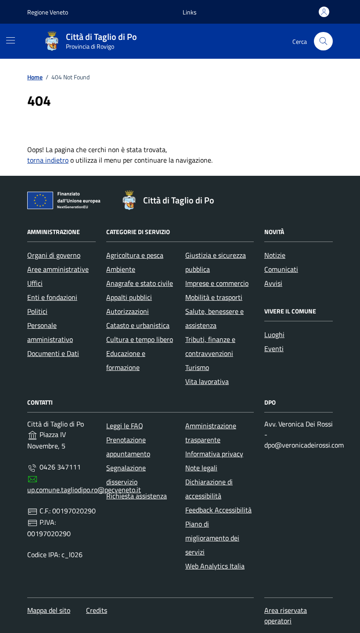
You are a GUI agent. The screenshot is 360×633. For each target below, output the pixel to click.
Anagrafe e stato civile (139, 283)
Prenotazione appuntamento (128, 446)
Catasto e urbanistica (137, 325)
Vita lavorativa (207, 381)
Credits (96, 610)
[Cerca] (323, 41)
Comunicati (281, 269)
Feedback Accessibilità (218, 510)
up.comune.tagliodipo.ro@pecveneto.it (84, 489)
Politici (37, 311)
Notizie (274, 255)
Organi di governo (53, 255)
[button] (190, 12)
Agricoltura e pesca (134, 255)
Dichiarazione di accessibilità (209, 489)
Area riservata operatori (285, 615)
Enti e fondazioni (52, 297)
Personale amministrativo (50, 332)
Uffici (35, 283)
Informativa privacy (214, 453)
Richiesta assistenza (136, 496)
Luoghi (274, 334)
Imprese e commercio (216, 283)
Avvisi (273, 283)
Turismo (197, 367)
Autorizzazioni (127, 311)
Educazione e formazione (125, 360)
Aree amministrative (58, 269)
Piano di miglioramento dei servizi (212, 538)
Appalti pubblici (129, 297)
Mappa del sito (48, 610)
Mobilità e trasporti (213, 297)
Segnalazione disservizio (126, 474)
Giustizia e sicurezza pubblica (215, 262)
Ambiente (120, 269)
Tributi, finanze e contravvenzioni (210, 346)
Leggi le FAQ (124, 425)
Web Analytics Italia (215, 566)
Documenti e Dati (53, 353)
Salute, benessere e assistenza (214, 318)
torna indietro (47, 160)
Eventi (274, 348)
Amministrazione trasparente (210, 432)
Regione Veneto (47, 12)
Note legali (201, 467)
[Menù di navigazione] (10, 40)
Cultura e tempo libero (139, 339)
